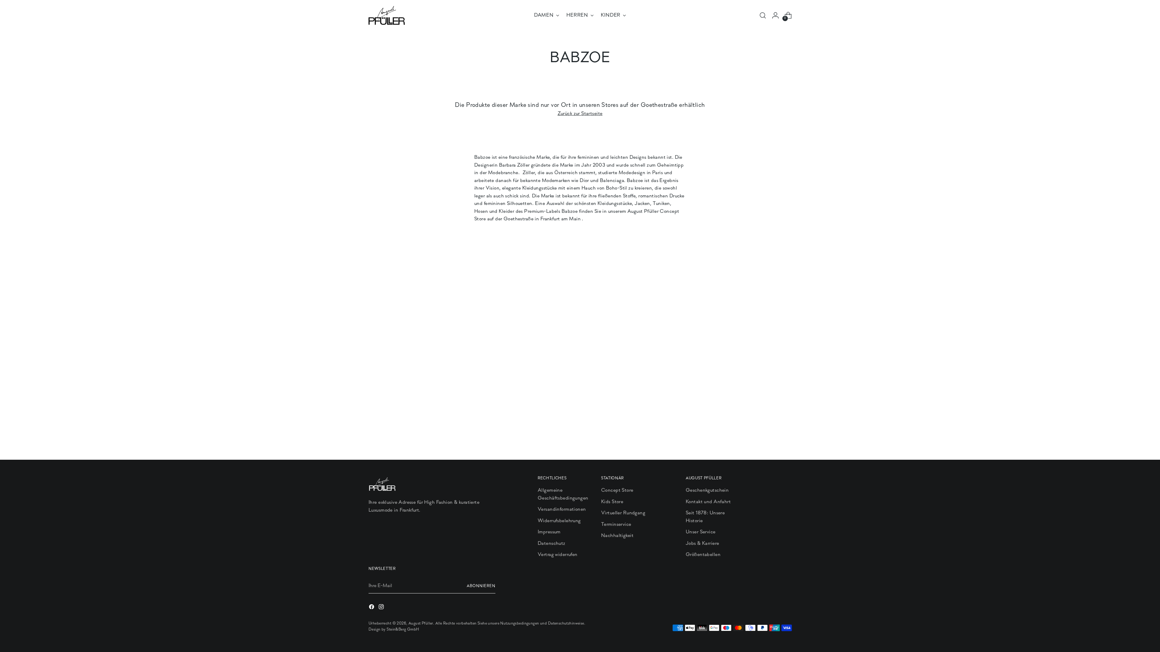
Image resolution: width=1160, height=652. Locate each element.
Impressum (549, 532)
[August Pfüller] (387, 15)
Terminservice (616, 524)
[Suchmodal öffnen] (763, 15)
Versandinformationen (562, 509)
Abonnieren (481, 586)
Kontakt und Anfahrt (708, 501)
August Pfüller (420, 623)
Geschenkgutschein (707, 490)
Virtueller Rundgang (623, 513)
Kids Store (612, 501)
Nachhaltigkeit (617, 535)
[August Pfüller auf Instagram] (381, 608)
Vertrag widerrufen (558, 554)
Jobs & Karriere (702, 543)
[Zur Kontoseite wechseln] (775, 15)
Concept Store (617, 490)
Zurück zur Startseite (580, 113)
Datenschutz (552, 543)
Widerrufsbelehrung (559, 520)
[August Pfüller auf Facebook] (372, 608)
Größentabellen (703, 554)
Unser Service (701, 532)
